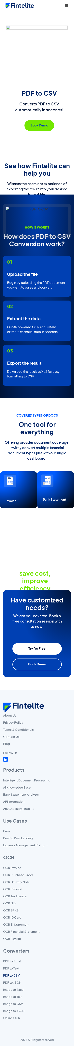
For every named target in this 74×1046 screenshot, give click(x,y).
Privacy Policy (13, 722)
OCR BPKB (11, 910)
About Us (9, 715)
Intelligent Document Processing (26, 780)
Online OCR (11, 1018)
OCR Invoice (12, 868)
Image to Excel (13, 989)
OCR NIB (9, 903)
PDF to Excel (12, 961)
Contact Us (11, 736)
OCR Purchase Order (18, 875)
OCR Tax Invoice (14, 896)
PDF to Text (11, 968)
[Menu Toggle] (66, 5)
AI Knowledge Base (17, 787)
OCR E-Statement (16, 924)
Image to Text (12, 996)
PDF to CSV (11, 975)
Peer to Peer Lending (18, 838)
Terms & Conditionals (18, 729)
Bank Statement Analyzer (21, 794)
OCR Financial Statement (21, 931)
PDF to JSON (12, 982)
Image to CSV (13, 1004)
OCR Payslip (12, 938)
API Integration (13, 801)
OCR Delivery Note (16, 882)
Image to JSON (13, 1011)
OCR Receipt (12, 889)
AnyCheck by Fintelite (18, 808)
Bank (6, 831)
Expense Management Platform (25, 845)
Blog (6, 744)
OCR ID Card (12, 917)
